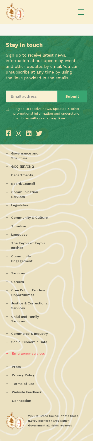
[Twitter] (39, 133)
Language (19, 234)
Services (18, 273)
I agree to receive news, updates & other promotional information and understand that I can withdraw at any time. (31, 120)
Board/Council (23, 184)
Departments (22, 175)
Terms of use (23, 384)
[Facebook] (9, 133)
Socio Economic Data (29, 342)
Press (16, 367)
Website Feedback (27, 392)
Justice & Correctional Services (29, 305)
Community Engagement (21, 258)
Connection (21, 401)
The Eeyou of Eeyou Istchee (28, 245)
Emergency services (28, 353)
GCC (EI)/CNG (22, 166)
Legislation (20, 205)
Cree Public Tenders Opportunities (28, 292)
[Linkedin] (30, 133)
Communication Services (24, 194)
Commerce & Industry (29, 333)
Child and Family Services (25, 319)
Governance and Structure (24, 155)
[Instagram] (19, 133)
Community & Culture (29, 217)
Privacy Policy (23, 375)
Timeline (18, 226)
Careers (17, 282)
